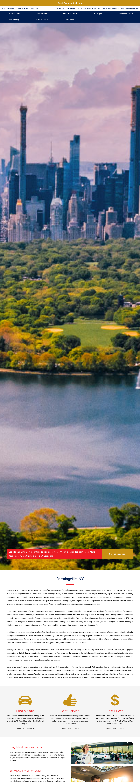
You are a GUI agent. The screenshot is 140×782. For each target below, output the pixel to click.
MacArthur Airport (70, 14)
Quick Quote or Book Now (70, 3)
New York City (14, 20)
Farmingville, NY (32, 8)
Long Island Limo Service (13, 8)
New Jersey (70, 20)
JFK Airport (98, 14)
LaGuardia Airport (126, 14)
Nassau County (14, 14)
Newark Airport (42, 20)
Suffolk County (42, 14)
